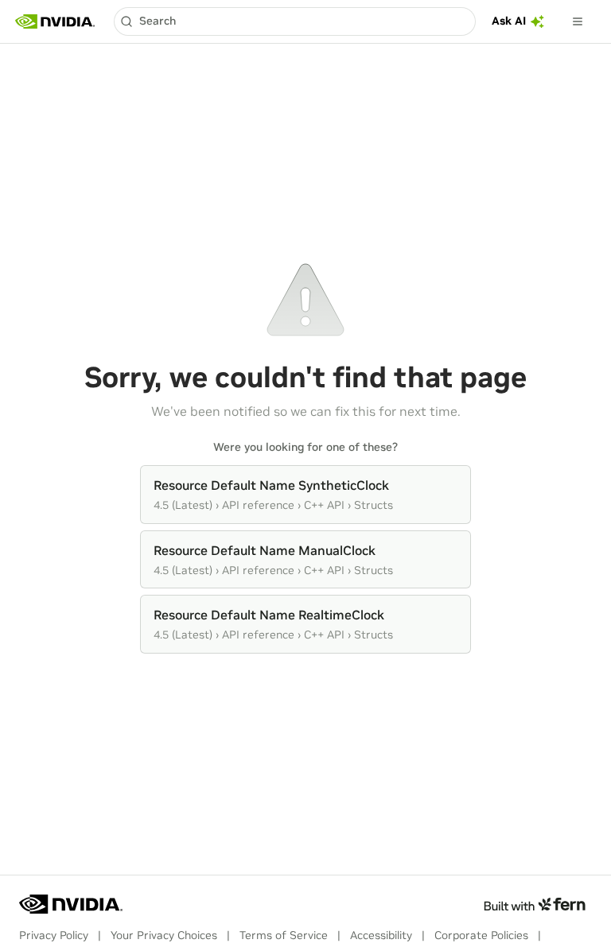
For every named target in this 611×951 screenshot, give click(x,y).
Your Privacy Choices (164, 935)
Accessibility (381, 935)
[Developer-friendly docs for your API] (534, 904)
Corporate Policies (481, 935)
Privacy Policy (53, 935)
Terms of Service (283, 935)
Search (157, 21)
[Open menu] (577, 21)
